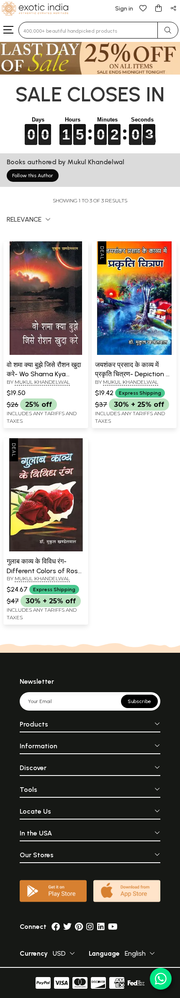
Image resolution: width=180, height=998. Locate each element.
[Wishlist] (143, 7)
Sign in (124, 8)
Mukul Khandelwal (42, 382)
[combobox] (88, 30)
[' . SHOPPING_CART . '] (158, 7)
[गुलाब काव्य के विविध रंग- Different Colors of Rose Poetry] (45, 550)
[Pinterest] (79, 927)
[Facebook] (55, 927)
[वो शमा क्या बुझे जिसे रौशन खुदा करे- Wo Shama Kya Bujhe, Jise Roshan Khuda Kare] (45, 353)
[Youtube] (113, 927)
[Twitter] (67, 927)
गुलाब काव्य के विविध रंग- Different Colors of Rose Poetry (44, 570)
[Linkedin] (101, 927)
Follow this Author (32, 175)
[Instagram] (90, 927)
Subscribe (139, 701)
